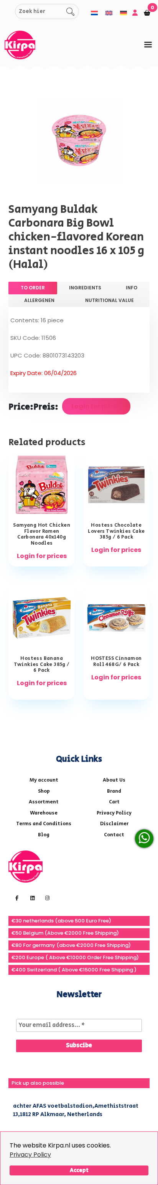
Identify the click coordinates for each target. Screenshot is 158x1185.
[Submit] (7, 11)
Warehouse (44, 813)
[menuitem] (94, 13)
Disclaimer (114, 824)
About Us (114, 780)
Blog (43, 835)
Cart (114, 802)
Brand (114, 791)
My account (44, 780)
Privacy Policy (30, 1154)
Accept (79, 1170)
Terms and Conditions (43, 824)
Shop (44, 791)
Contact (114, 835)
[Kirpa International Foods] (25, 866)
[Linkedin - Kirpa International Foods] (31, 897)
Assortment (44, 802)
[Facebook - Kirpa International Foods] (15, 897)
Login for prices (96, 406)
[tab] (148, 44)
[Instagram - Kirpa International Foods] (46, 897)
